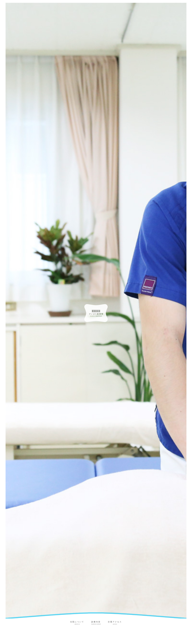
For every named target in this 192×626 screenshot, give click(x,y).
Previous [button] (4, 311)
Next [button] (188, 311)
